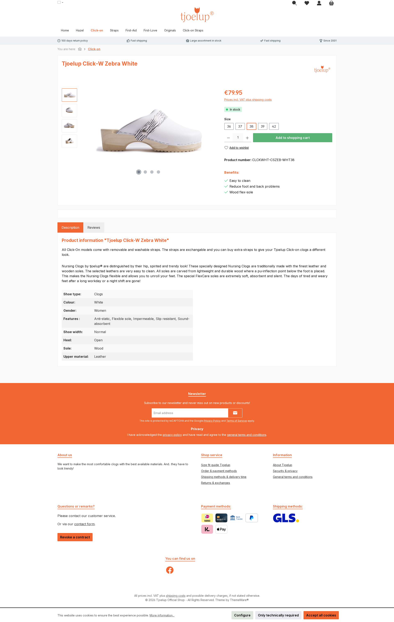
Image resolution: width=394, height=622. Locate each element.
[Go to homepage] (197, 14)
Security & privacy (285, 471)
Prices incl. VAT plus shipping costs (248, 99)
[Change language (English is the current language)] (60, 2)
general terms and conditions (246, 434)
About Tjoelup (282, 465)
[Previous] (84, 132)
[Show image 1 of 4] (138, 172)
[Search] (294, 3)
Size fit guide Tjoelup (215, 465)
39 (263, 126)
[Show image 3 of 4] (151, 172)
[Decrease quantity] (228, 137)
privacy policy (172, 434)
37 (240, 126)
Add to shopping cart (293, 138)
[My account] (319, 3)
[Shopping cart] (331, 3)
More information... (162, 615)
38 (251, 126)
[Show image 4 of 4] (158, 172)
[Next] (213, 132)
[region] (139, 132)
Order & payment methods (219, 471)
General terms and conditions (293, 477)
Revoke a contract (75, 537)
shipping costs (176, 595)
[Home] (79, 49)
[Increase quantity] (247, 137)
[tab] (70, 227)
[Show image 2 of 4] (145, 172)
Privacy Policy (212, 420)
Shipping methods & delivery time (223, 477)
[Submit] (235, 413)
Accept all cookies (321, 615)
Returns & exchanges (215, 483)
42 (274, 126)
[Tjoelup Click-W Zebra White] (148, 132)
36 (229, 126)
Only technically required (278, 615)
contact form (84, 524)
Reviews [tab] (93, 227)
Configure (242, 615)
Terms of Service (236, 420)
